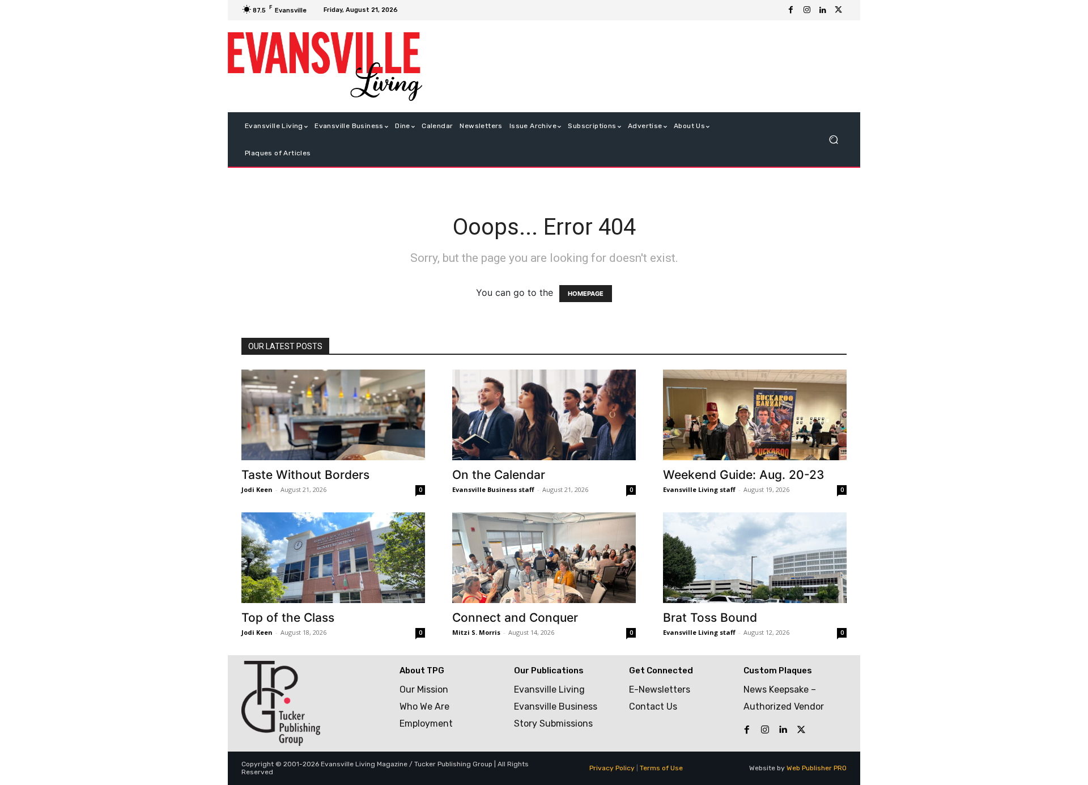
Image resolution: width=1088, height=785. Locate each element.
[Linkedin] (823, 10)
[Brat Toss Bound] (755, 557)
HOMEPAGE (586, 294)
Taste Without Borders (305, 475)
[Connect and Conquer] (544, 557)
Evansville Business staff (493, 489)
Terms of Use (661, 768)
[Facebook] (791, 10)
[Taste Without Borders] (333, 415)
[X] (839, 10)
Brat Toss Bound (710, 617)
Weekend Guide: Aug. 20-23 (743, 475)
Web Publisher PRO (817, 768)
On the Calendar (498, 475)
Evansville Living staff (699, 489)
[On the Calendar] (544, 415)
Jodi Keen (257, 489)
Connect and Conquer (515, 617)
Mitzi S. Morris (476, 632)
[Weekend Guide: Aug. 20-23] (755, 415)
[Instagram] (807, 10)
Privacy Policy (612, 768)
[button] (833, 139)
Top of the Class (287, 617)
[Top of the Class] (333, 557)
